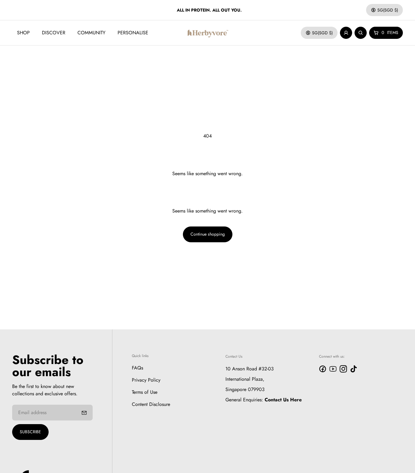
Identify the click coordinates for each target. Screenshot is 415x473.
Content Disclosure (151, 403)
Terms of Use (144, 391)
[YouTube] (333, 369)
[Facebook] (322, 369)
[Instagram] (343, 369)
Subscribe (30, 432)
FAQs (137, 367)
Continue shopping (207, 234)
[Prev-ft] (84, 412)
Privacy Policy (146, 379)
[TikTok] (353, 369)
